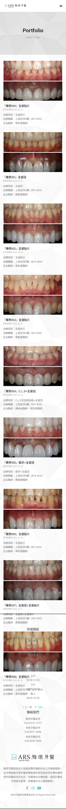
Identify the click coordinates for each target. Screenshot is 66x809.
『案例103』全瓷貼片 (16, 320)
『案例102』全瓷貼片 (16, 248)
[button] (61, 6)
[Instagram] (33, 788)
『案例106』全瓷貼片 (16, 534)
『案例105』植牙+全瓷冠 (18, 462)
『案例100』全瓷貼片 (16, 106)
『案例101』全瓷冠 (14, 177)
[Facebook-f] (27, 788)
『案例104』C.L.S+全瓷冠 (19, 391)
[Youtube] (39, 788)
